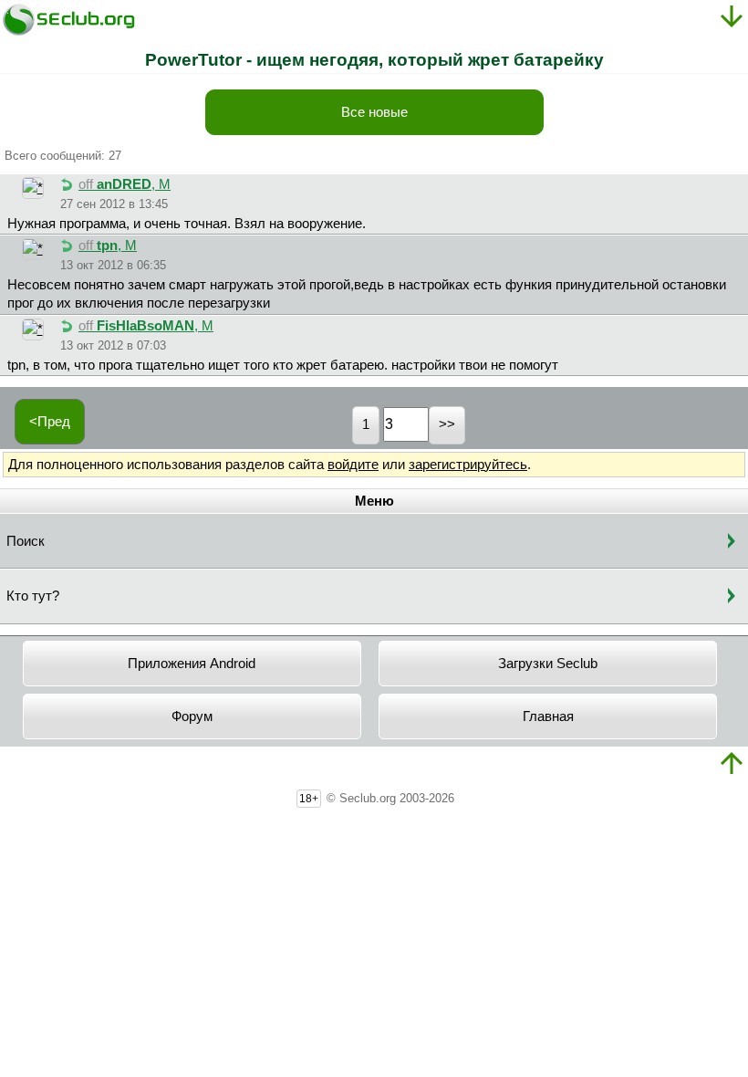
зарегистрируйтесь (468, 464)
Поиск (25, 541)
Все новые (374, 112)
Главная (548, 716)
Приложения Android (191, 663)
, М (124, 184)
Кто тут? (32, 596)
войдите (353, 464)
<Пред (49, 421)
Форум (192, 716)
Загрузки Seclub (547, 663)
